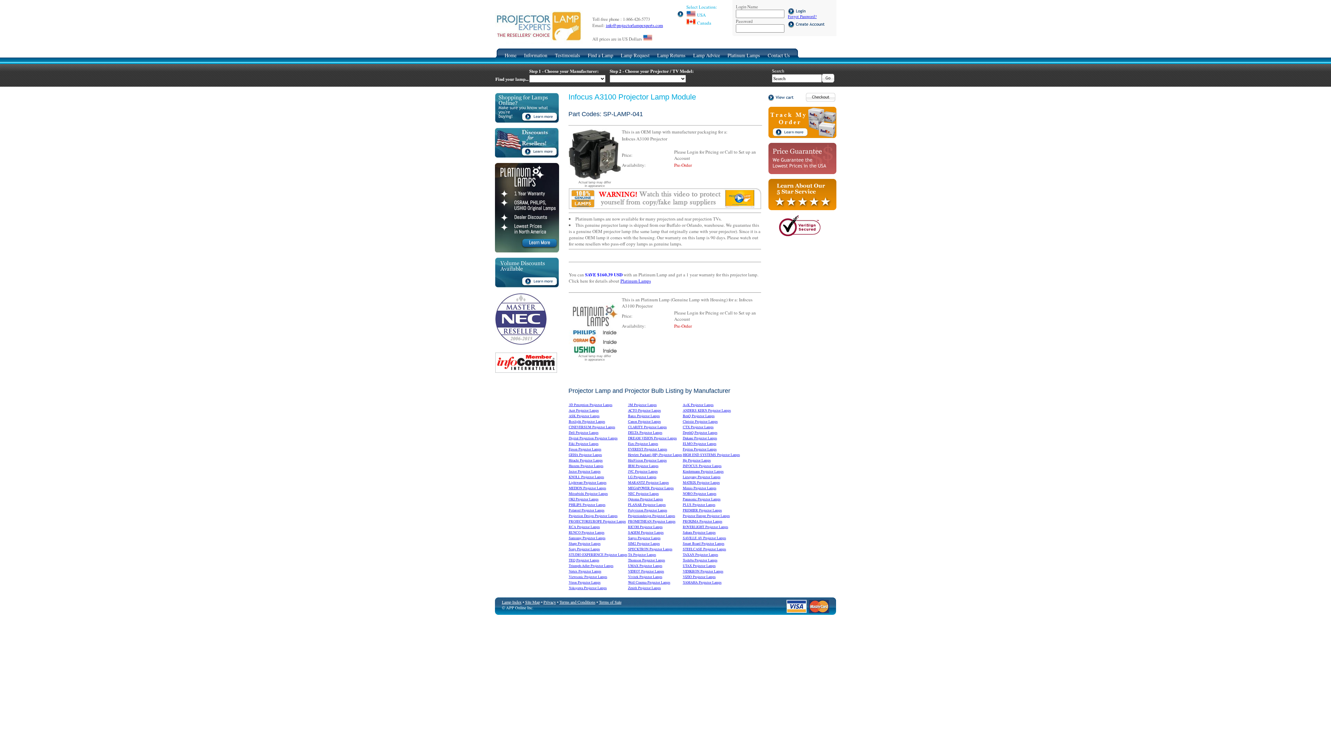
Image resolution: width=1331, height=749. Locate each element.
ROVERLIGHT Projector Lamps (705, 526)
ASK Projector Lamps (584, 415)
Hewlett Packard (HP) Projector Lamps (655, 454)
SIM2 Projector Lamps (644, 543)
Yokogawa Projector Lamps (588, 587)
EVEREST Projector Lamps (647, 449)
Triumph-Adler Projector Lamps (591, 565)
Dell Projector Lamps (584, 432)
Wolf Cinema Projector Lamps (649, 582)
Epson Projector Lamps (585, 449)
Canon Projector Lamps (644, 421)
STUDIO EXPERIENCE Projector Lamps (598, 554)
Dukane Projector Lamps (700, 438)
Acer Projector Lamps (584, 410)
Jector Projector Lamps (585, 471)
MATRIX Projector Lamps (701, 482)
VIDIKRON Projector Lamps (703, 571)
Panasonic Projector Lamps (702, 499)
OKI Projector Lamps (584, 499)
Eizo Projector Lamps (643, 443)
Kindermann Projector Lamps (703, 471)
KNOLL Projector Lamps (586, 476)
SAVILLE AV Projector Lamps (704, 537)
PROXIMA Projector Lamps (702, 521)
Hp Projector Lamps (697, 460)
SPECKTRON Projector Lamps (650, 548)
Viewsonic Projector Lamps (588, 576)
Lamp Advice (706, 55)
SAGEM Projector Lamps (646, 532)
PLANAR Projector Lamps (647, 504)
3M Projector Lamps (642, 404)
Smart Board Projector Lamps (703, 543)
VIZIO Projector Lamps (699, 576)
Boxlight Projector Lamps (587, 421)
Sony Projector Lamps (584, 548)
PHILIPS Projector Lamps (587, 504)
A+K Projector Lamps (698, 404)
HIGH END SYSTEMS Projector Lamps (711, 454)
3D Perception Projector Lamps (590, 404)
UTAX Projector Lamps (699, 565)
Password (744, 21)
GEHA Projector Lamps (585, 454)
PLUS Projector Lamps (699, 504)
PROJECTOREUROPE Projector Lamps (597, 521)
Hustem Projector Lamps (586, 465)
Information (535, 55)
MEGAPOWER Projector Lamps (651, 487)
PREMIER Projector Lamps (702, 510)
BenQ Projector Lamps (699, 415)
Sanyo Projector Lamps (644, 537)
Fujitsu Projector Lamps (700, 449)
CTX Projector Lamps (698, 426)
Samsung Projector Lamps (587, 537)
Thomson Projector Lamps (646, 560)
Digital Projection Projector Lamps (593, 438)
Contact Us (779, 55)
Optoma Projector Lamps (645, 499)
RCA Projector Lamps (584, 526)
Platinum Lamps (744, 55)
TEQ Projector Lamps (584, 560)
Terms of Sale (610, 602)
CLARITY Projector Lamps (647, 426)
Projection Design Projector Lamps (593, 515)
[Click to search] (828, 81)
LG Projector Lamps (642, 476)
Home (510, 55)
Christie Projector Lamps (700, 421)
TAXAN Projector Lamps (700, 554)
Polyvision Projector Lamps (647, 510)
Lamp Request (635, 55)
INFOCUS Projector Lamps (702, 465)
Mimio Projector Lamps (699, 487)
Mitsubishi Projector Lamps (588, 493)
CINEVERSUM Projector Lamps (592, 426)
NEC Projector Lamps (643, 493)
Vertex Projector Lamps (585, 571)
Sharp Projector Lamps (585, 543)
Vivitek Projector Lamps (645, 576)
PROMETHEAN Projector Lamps (652, 521)
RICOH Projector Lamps (645, 526)
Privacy (549, 602)
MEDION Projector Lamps (587, 487)
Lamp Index (512, 602)
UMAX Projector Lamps (645, 565)
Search (778, 71)
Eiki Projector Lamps (584, 443)
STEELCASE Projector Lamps (704, 548)
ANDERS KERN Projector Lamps (707, 410)
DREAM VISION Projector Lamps (652, 438)
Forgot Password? (802, 16)
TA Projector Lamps (642, 554)
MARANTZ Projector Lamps (648, 482)
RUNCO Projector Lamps (586, 532)
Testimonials (567, 55)
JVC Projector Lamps (643, 471)
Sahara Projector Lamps (699, 532)
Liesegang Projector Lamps (702, 476)
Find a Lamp (600, 55)
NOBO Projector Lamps (699, 493)
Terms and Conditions (577, 602)
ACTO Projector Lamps (644, 410)
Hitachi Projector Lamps (586, 460)
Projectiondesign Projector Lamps (651, 515)
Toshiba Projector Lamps (700, 560)
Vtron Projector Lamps (585, 582)
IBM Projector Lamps (643, 465)
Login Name (747, 6)
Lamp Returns (671, 55)
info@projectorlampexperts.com (634, 25)
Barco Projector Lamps (644, 415)
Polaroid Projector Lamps (586, 510)
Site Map (532, 602)
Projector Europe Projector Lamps (706, 515)
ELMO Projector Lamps (699, 443)
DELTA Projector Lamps (645, 432)
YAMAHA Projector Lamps (702, 582)
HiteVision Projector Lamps (647, 460)
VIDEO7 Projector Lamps (646, 571)
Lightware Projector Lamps (588, 482)
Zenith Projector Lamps (644, 587)
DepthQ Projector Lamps (700, 432)
